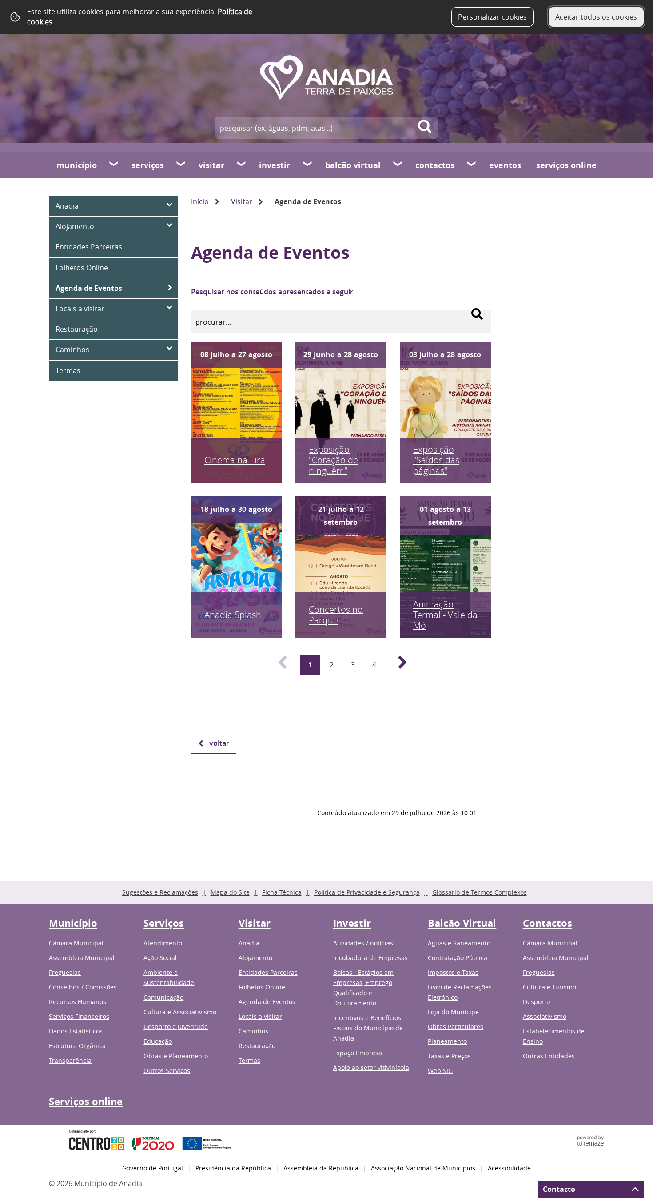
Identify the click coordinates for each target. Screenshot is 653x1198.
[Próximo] (397, 665)
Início (200, 201)
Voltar (219, 743)
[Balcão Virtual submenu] (398, 165)
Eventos (505, 165)
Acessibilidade (509, 1168)
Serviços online (566, 165)
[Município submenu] (114, 165)
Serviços (147, 165)
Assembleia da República (320, 1168)
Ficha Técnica (282, 892)
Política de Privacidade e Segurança (367, 892)
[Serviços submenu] (181, 165)
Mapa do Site (230, 892)
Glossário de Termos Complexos (479, 892)
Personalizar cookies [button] (492, 17)
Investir (274, 165)
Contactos (434, 165)
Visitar (211, 165)
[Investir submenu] (308, 165)
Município (76, 165)
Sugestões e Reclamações (160, 892)
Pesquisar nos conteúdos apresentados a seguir (272, 292)
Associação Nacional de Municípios (423, 1168)
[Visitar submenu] (241, 165)
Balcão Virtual (353, 165)
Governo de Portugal (152, 1168)
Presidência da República (233, 1168)
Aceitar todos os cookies (596, 17)
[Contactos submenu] (472, 165)
